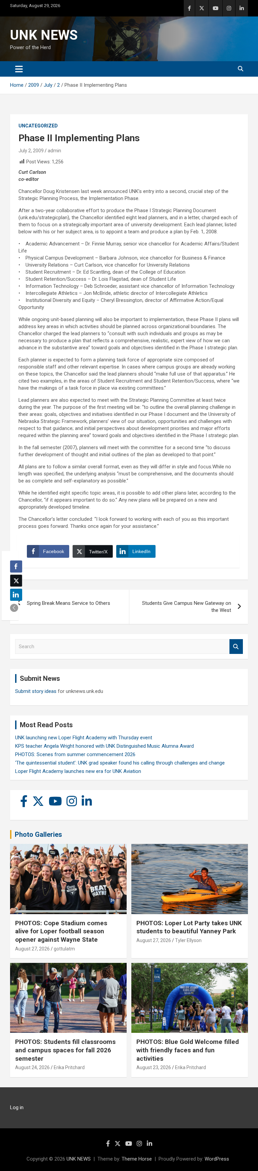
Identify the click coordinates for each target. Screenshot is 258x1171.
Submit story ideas (35, 691)
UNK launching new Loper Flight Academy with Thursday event (83, 738)
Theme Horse (137, 1159)
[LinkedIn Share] (16, 595)
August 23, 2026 (153, 1067)
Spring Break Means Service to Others (68, 603)
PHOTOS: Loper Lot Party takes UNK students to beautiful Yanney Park (189, 927)
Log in (17, 1107)
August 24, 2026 (32, 1067)
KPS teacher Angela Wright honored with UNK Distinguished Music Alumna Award (104, 746)
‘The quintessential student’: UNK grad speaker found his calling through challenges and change (120, 763)
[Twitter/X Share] (16, 581)
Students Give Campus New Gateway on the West (186, 606)
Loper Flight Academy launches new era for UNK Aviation (78, 771)
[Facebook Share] (16, 566)
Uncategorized (38, 125)
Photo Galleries (38, 834)
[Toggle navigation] (19, 69)
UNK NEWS (44, 35)
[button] (14, 608)
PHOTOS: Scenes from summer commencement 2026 (75, 754)
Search (236, 646)
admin (54, 150)
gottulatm (64, 948)
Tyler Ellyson (188, 940)
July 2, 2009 (31, 150)
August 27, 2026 (32, 948)
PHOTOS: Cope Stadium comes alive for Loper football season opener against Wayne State (61, 931)
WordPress (217, 1159)
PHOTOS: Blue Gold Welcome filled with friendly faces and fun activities (187, 1050)
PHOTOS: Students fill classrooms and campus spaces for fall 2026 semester (65, 1050)
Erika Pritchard (69, 1067)
